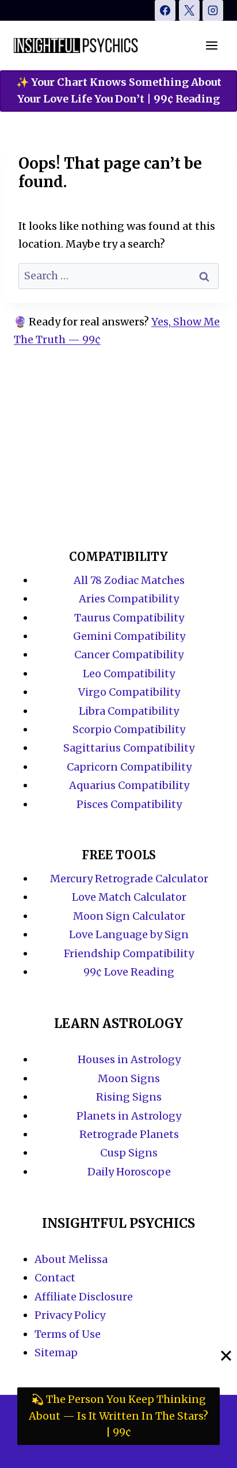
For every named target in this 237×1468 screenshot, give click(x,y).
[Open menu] (211, 45)
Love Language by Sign (129, 934)
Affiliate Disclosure (84, 1296)
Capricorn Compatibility (129, 766)
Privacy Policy (70, 1315)
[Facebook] (165, 10)
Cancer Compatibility (129, 654)
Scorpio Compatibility (128, 729)
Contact (55, 1277)
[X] (189, 10)
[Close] (226, 1356)
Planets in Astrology (129, 1115)
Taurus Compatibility (129, 617)
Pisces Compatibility (129, 804)
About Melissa (71, 1259)
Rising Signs (129, 1096)
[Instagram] (212, 10)
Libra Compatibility (129, 711)
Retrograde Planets (129, 1134)
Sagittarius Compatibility (128, 747)
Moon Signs (129, 1078)
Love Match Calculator (129, 897)
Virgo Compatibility (129, 692)
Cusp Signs (129, 1152)
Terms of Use (68, 1334)
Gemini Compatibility (129, 636)
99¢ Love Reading (128, 971)
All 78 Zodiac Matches (129, 580)
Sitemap (56, 1352)
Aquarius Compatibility (129, 785)
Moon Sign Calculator (129, 916)
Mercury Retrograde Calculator (129, 878)
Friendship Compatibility (129, 953)
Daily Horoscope (129, 1171)
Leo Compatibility (129, 673)
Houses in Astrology (129, 1059)
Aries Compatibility (129, 598)
